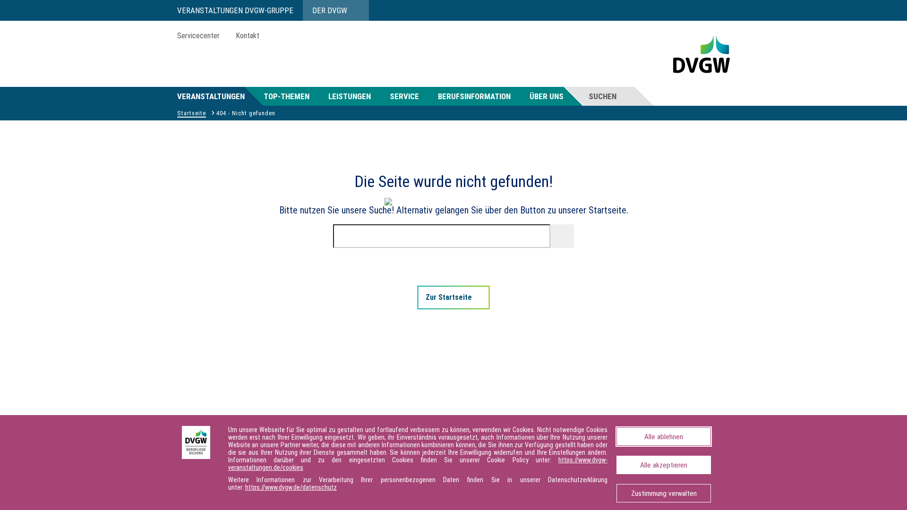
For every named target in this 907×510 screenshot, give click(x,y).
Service (404, 96)
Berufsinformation (474, 96)
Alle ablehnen (663, 437)
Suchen (602, 96)
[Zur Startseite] (355, 363)
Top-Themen (286, 96)
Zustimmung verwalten (664, 493)
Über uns (547, 96)
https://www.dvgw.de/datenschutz (291, 487)
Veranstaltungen (211, 96)
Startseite (191, 113)
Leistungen (349, 96)
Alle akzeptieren (663, 465)
